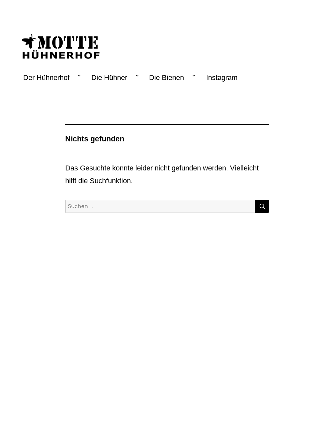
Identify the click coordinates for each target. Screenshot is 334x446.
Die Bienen (166, 77)
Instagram (221, 77)
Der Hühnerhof (46, 77)
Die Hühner (109, 77)
